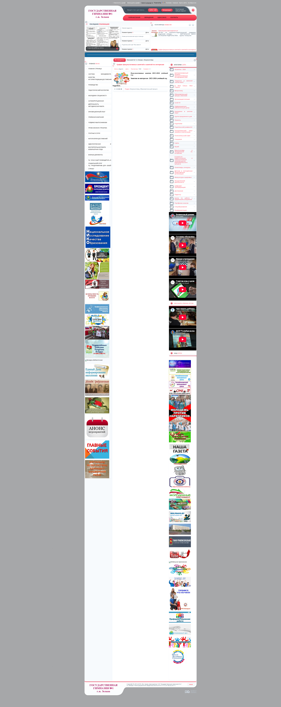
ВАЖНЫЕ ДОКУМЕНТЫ (95, 155)
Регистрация (180, 9)
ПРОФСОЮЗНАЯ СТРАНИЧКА (97, 128)
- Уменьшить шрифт (133, 3)
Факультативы (134, 89)
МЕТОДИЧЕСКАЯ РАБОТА (96, 106)
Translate (169, 3)
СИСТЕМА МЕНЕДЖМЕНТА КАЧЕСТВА (99, 75)
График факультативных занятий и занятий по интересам (140, 64)
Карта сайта (183, 3)
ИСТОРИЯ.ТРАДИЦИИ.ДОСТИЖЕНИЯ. (99, 79)
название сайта (103, 14)
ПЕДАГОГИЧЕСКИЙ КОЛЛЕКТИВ (98, 90)
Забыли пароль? (181, 11)
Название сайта (104, 689)
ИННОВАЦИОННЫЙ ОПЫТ (96, 112)
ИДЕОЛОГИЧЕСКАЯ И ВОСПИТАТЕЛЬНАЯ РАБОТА (99, 145)
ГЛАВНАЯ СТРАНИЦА (95, 69)
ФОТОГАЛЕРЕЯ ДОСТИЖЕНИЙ (97, 139)
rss (193, 10)
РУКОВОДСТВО (93, 85)
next (193, 25)
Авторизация (167, 10)
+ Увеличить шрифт (119, 3)
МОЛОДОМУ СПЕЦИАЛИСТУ (97, 96)
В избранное (192, 3)
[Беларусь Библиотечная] (94, 360)
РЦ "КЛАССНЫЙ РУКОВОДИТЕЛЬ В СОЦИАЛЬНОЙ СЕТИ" (99, 161)
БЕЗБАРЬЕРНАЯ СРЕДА (95, 149)
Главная (175, 3)
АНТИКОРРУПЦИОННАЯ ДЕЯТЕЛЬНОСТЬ (96, 102)
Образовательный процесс (149, 89)
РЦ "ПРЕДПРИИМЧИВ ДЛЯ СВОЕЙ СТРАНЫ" (99, 167)
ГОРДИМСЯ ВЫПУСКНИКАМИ (97, 122)
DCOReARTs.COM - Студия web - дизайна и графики (191, 691)
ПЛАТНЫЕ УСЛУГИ (94, 133)
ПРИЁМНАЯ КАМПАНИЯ (96, 117)
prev (190, 25)
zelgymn (120, 69)
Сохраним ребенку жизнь (117, 48)
